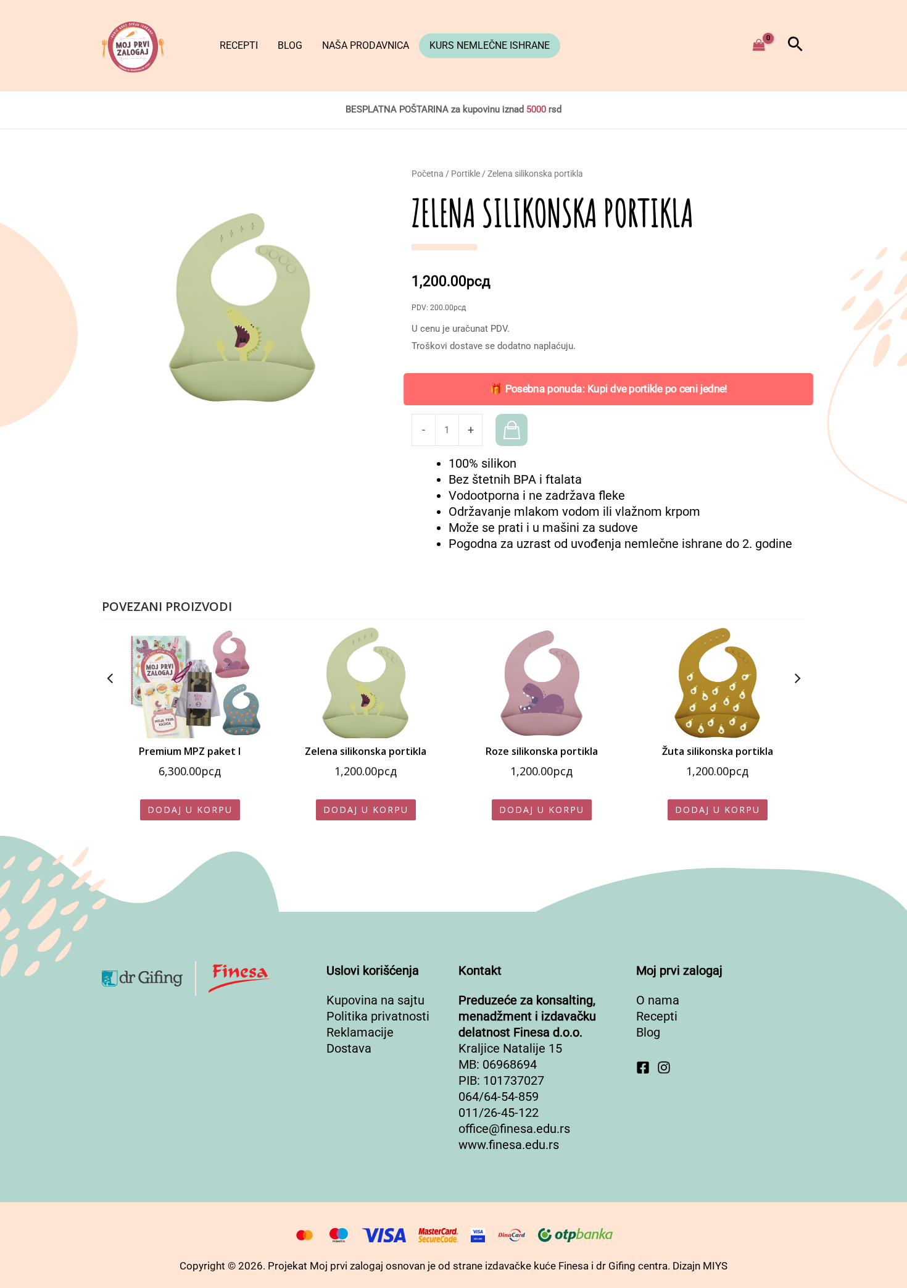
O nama (657, 1000)
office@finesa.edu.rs (514, 1128)
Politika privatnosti (377, 1016)
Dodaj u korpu (511, 430)
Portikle (465, 174)
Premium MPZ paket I (190, 751)
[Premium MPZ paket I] (190, 683)
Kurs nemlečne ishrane (489, 45)
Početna (428, 174)
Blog (290, 45)
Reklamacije (360, 1032)
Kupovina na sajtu (375, 1000)
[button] (795, 45)
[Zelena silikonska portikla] (366, 683)
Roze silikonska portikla (542, 751)
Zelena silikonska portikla (365, 751)
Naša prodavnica (365, 45)
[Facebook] (643, 1067)
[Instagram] (664, 1067)
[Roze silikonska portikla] (541, 683)
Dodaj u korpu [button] (190, 809)
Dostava (348, 1048)
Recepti (239, 45)
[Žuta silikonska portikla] (717, 683)
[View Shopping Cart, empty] (759, 45)
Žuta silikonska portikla (717, 751)
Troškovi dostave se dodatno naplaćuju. (494, 345)
